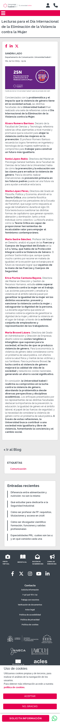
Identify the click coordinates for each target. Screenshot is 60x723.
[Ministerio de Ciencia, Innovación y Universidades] (23, 639)
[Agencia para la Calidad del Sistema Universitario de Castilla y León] (40, 651)
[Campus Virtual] (48, 5)
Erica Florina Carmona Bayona (23, 278)
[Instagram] (30, 573)
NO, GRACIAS (30, 706)
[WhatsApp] (54, 718)
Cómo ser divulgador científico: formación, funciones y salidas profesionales (28, 525)
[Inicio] (21, 5)
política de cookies (14, 687)
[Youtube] (38, 573)
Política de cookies (30, 625)
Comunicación (18, 468)
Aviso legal (30, 610)
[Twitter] (17, 46)
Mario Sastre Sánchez (18, 239)
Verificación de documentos (30, 605)
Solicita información (30, 590)
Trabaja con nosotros (30, 600)
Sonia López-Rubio (16, 158)
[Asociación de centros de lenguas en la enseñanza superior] (38, 662)
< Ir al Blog (12, 449)
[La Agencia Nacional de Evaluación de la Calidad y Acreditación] (18, 651)
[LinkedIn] (12, 46)
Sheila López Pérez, (17, 191)
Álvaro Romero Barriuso (19, 123)
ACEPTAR (30, 696)
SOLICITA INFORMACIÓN (25, 718)
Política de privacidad (30, 620)
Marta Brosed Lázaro (17, 332)
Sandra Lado (13, 53)
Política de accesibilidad (30, 615)
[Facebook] (7, 46)
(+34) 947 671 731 (30, 595)
